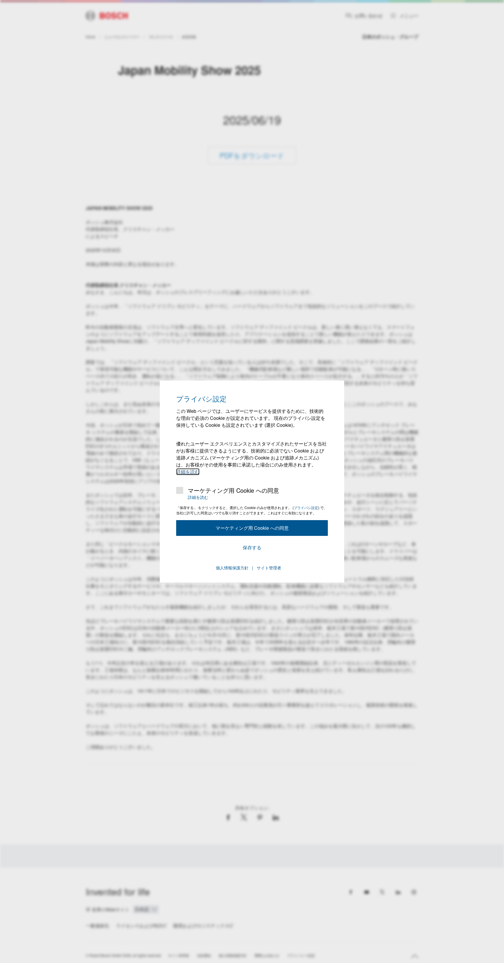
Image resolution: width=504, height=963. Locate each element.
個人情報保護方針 (232, 567)
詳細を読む (188, 471)
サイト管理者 (269, 567)
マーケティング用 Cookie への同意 (233, 490)
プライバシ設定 (306, 507)
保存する (252, 547)
